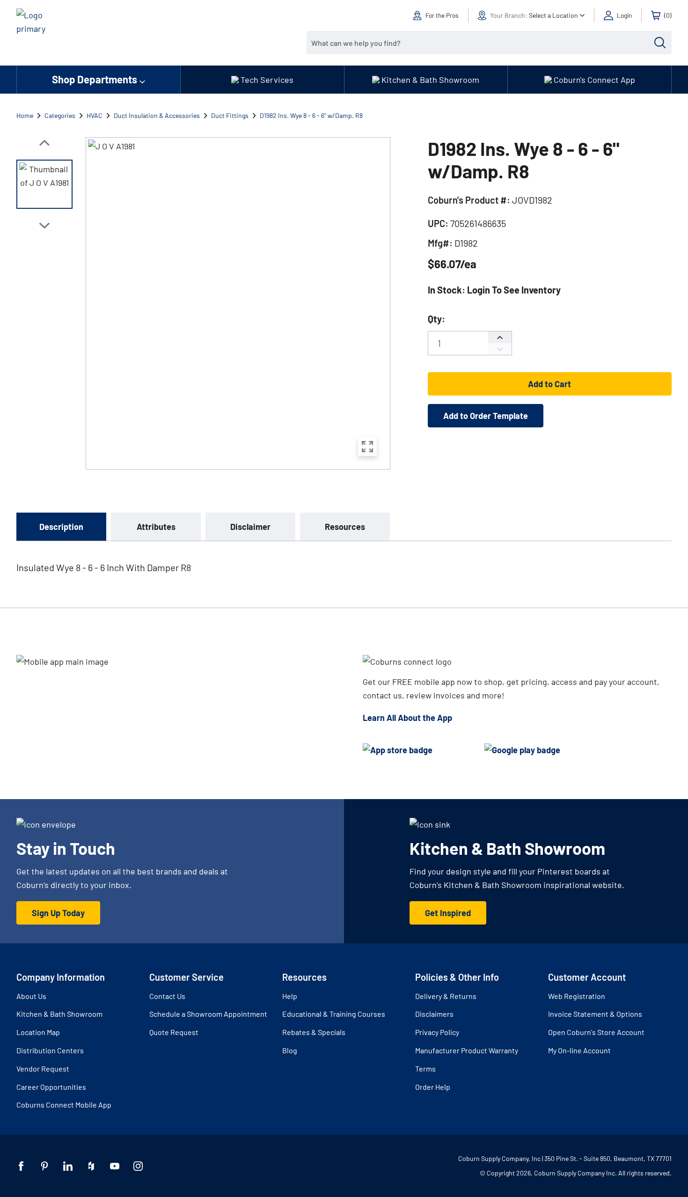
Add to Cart (549, 384)
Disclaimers (434, 1013)
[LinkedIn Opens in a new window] (68, 1166)
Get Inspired (448, 913)
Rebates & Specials (313, 1032)
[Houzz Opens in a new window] (91, 1166)
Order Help (432, 1086)
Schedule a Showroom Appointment (208, 1013)
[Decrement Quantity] (500, 349)
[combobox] (482, 42)
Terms (425, 1068)
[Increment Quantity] (500, 337)
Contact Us (167, 995)
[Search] (660, 42)
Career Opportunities (51, 1086)
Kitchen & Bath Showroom (59, 1013)
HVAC (94, 115)
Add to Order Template (485, 416)
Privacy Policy (437, 1032)
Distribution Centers (50, 1050)
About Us (31, 995)
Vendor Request (42, 1068)
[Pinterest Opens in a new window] (44, 1166)
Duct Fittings (230, 115)
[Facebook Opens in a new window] (21, 1166)
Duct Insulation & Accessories (157, 115)
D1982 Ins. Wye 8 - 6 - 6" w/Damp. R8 (311, 115)
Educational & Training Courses (333, 1013)
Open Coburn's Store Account (596, 1032)
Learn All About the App (407, 717)
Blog (289, 1050)
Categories (59, 115)
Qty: (436, 318)
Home (24, 115)
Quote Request (173, 1032)
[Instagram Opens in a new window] (138, 1166)
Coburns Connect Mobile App (63, 1104)
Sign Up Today (58, 913)
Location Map (38, 1032)
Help (289, 995)
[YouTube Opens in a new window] (114, 1166)
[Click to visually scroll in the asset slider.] (44, 142)
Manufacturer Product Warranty (466, 1050)
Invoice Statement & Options (595, 1013)
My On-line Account (579, 1050)
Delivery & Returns (445, 995)
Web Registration (576, 995)
